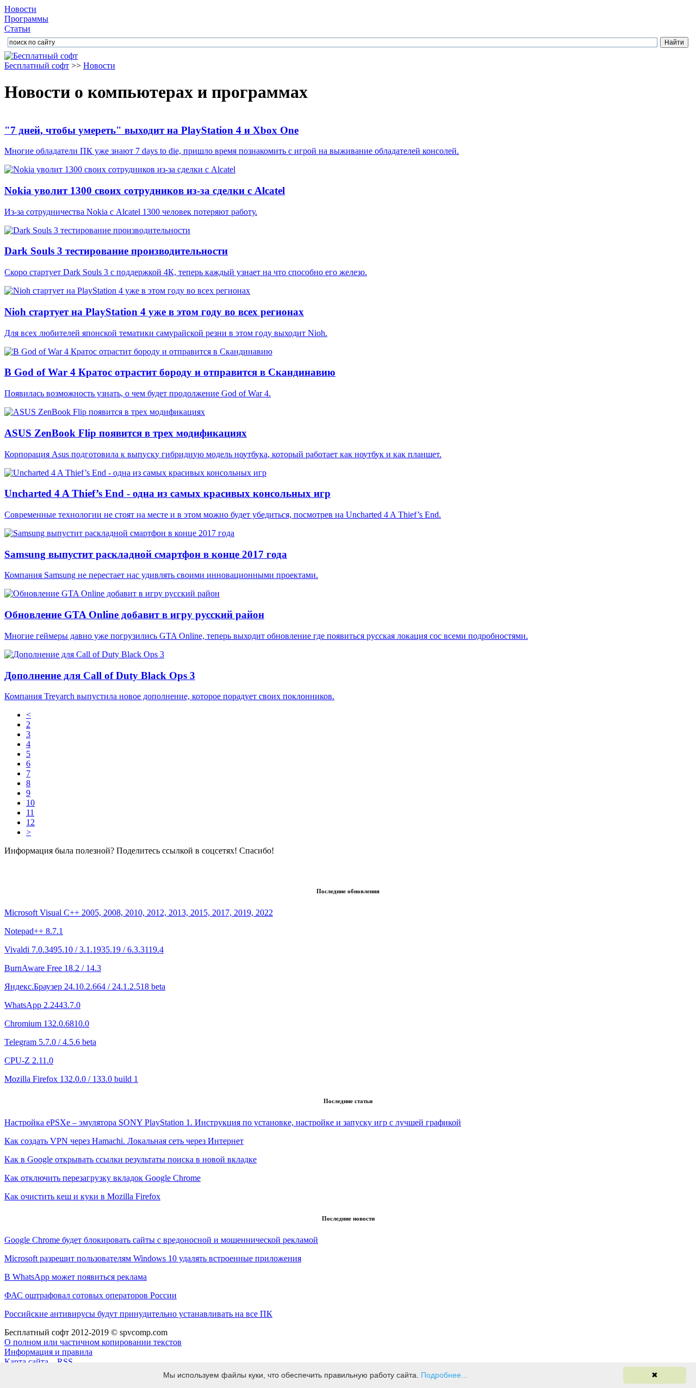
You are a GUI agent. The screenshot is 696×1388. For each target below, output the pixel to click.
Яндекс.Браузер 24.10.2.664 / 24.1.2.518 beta (84, 986)
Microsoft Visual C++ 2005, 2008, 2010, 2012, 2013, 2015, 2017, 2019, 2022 (138, 912)
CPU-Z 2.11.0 (28, 1060)
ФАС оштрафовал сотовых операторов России (90, 1295)
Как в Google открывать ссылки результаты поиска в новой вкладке (130, 1159)
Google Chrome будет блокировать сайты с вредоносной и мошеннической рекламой (161, 1239)
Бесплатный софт (36, 65)
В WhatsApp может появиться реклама (75, 1276)
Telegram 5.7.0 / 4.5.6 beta (50, 1042)
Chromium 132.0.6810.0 (46, 1023)
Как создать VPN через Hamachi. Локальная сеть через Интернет (124, 1141)
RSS (65, 1361)
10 (30, 802)
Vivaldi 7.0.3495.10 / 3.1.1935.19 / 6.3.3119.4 (84, 949)
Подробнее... (444, 1375)
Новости (20, 9)
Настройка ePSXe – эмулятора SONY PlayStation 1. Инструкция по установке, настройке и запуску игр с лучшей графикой (232, 1122)
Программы (26, 18)
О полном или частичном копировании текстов (93, 1342)
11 (30, 812)
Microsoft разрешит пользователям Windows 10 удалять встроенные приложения (152, 1258)
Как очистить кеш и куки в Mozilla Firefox (82, 1196)
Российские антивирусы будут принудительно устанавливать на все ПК (138, 1313)
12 (30, 822)
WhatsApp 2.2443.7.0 (42, 1005)
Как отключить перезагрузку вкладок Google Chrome (102, 1177)
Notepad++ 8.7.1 (33, 931)
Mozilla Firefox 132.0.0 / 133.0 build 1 (71, 1079)
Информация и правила (48, 1351)
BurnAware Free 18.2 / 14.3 (52, 968)
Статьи (17, 28)
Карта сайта (26, 1361)
